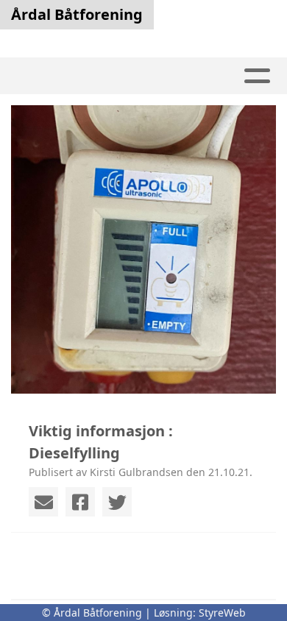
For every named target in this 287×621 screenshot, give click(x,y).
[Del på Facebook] (80, 502)
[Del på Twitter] (117, 502)
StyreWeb (222, 613)
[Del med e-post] (43, 502)
